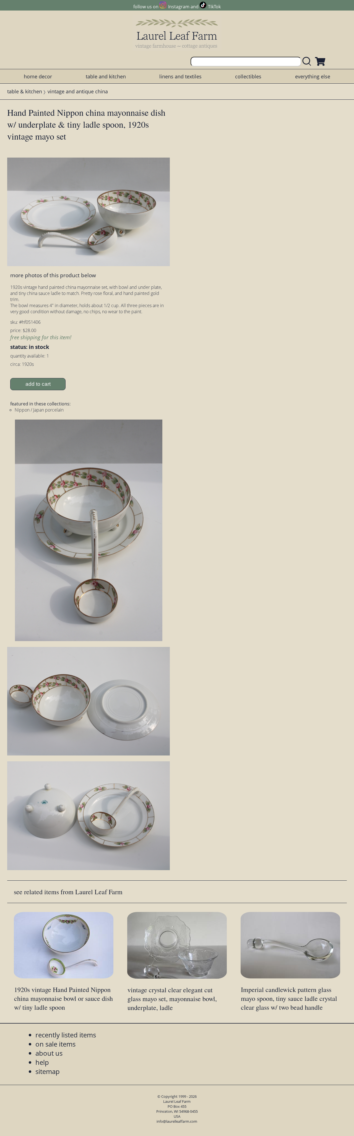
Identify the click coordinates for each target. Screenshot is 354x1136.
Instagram (178, 7)
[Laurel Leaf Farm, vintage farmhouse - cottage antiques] (177, 33)
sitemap (47, 1071)
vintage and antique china (78, 91)
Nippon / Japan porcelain (39, 410)
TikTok (214, 7)
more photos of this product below (53, 275)
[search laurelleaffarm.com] (308, 61)
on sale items (55, 1043)
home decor (38, 76)
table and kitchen (106, 76)
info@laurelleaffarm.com (177, 1121)
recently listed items (65, 1034)
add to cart (38, 384)
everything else (312, 76)
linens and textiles (180, 76)
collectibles (248, 76)
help (42, 1062)
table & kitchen (24, 91)
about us (49, 1053)
